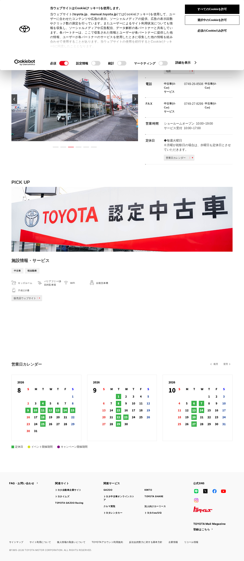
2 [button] (61, 148)
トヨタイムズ (62, 496)
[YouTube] (224, 491)
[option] (74, 99)
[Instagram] (196, 500)
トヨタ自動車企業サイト (68, 489)
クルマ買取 (109, 506)
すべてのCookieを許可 (212, 9)
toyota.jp (80, 14)
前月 (216, 364)
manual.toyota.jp (104, 14)
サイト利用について (40, 542)
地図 (168, 71)
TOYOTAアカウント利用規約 (107, 542)
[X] (205, 491)
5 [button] (84, 148)
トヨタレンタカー (113, 512)
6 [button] (92, 148)
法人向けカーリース (155, 506)
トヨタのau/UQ (152, 512)
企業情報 (173, 542)
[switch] (95, 63)
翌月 (225, 364)
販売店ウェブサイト (25, 298)
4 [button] (77, 148)
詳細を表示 (183, 62)
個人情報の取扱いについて (71, 542)
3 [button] (69, 148)
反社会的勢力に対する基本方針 (145, 542)
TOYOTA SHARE (153, 496)
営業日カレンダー (176, 157)
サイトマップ (16, 542)
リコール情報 (191, 542)
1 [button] (54, 148)
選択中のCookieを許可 (212, 20)
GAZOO (108, 489)
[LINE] (196, 491)
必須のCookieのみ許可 (212, 30)
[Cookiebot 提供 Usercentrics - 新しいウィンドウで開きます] (24, 62)
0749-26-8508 (193, 84)
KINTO (148, 489)
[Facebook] (214, 491)
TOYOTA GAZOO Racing (69, 502)
